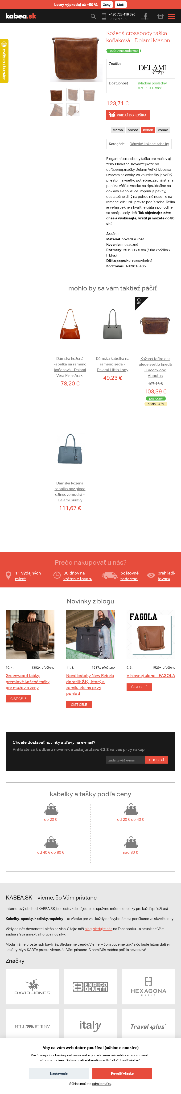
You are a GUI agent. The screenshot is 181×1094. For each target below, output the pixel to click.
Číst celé (18, 699)
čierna (118, 130)
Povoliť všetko (122, 1073)
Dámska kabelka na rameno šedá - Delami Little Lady (112, 364)
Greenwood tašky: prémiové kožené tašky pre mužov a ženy (27, 681)
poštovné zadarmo (129, 576)
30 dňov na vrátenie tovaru (77, 576)
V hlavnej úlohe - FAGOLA (151, 675)
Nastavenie (59, 1073)
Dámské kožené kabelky (149, 144)
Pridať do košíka (131, 115)
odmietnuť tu (101, 1084)
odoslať (156, 760)
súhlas (121, 1055)
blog (88, 929)
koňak (148, 130)
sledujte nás (102, 929)
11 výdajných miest (28, 576)
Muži (120, 5)
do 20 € (50, 819)
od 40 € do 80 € (50, 852)
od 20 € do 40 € (130, 819)
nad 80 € (130, 852)
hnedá (133, 130)
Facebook (145, 16)
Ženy (107, 5)
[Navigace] (170, 16)
